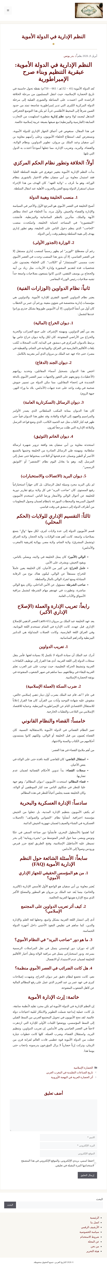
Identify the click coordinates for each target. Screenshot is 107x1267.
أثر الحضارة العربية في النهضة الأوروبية (72, 1077)
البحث (99, 1199)
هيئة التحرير (92, 1251)
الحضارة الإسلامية (83, 1067)
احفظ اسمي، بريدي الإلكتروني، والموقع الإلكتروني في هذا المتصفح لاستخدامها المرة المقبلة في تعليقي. (57, 1163)
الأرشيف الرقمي (90, 1227)
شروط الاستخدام (89, 1236)
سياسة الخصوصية (89, 1231)
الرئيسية (94, 1217)
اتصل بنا (94, 1222)
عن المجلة (93, 1241)
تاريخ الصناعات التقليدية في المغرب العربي (69, 1072)
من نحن (95, 1246)
